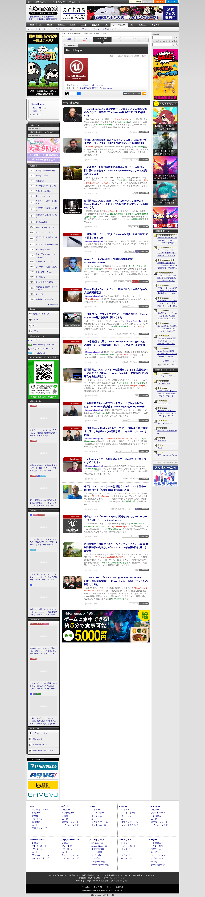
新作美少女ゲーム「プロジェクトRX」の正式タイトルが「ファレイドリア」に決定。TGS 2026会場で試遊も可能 (167, 316)
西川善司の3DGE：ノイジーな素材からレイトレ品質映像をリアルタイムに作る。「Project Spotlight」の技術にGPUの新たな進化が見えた (116, 373)
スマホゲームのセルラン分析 (46, 209)
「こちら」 (116, 878)
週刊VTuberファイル (44, 196)
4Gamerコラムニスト (44, 262)
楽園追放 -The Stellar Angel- (167, 432)
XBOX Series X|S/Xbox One (43, 345)
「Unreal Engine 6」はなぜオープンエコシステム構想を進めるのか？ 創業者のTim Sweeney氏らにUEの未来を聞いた (115, 112)
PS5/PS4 (61, 25)
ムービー (73, 29)
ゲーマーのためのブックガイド (46, 238)
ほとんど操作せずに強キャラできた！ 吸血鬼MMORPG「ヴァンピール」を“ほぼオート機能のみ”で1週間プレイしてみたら (43, 542)
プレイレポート (98, 812)
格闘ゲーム (156, 849)
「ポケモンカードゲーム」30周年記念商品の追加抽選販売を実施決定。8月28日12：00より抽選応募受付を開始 (167, 265)
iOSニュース (97, 843)
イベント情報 (157, 846)
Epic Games (107, 88)
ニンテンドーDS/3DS (69, 839)
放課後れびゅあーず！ (44, 299)
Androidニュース (99, 846)
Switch (72, 25)
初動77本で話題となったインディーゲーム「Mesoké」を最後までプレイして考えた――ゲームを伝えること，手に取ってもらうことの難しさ (43, 612)
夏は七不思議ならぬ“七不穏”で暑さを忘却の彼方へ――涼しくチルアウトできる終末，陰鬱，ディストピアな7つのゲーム (43, 503)
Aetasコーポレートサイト (43, 750)
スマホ (83, 25)
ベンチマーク (127, 858)
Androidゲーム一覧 (100, 864)
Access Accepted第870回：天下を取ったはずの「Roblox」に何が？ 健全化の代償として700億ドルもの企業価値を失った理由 (167, 354)
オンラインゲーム (40, 809)
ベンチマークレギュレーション (104, 29)
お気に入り (147, 2)
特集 (35, 111)
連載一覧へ (53, 304)
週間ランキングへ (171, 361)
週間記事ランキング (41, 314)
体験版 (35, 816)
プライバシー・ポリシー (103, 887)
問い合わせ (73, 2)
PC (40, 25)
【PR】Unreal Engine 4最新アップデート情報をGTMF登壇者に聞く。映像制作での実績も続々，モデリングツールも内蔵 (116, 431)
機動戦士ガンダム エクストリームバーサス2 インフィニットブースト (166, 413)
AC (132, 25)
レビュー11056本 (36, 19)
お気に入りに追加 (133, 93)
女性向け (95, 25)
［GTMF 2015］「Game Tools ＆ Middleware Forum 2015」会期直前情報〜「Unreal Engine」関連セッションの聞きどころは (116, 581)
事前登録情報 (97, 849)
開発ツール (97, 88)
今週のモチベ (41, 181)
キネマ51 (39, 294)
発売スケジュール (70, 822)
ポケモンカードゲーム (166, 376)
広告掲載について (40, 745)
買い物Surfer (41, 277)
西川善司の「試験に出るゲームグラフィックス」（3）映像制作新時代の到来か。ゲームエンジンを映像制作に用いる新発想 (116, 547)
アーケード (154, 839)
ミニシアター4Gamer (44, 272)
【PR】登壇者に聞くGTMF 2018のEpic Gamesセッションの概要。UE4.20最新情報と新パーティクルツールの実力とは (115, 345)
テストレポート (45, 29)
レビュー (31, 29)
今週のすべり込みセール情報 (46, 216)
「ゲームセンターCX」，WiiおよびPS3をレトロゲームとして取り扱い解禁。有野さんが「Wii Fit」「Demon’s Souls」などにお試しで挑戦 (167, 253)
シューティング (158, 855)
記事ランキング (39, 828)
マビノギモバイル (164, 423)
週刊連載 (36, 822)
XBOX (49, 25)
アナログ (142, 25)
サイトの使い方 (58, 2)
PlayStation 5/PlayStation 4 (43, 349)
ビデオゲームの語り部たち (46, 267)
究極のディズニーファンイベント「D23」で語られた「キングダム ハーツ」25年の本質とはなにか (43, 721)
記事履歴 (159, 2)
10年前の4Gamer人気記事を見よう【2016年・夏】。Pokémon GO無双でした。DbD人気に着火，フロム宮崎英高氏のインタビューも (43, 468)
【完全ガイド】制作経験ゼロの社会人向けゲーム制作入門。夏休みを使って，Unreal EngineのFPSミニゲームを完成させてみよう (115, 170)
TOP (32, 25)
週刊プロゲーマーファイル (46, 186)
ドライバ (84, 29)
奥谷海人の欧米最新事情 (45, 170)
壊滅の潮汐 (161, 440)
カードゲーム (157, 852)
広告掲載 (119, 887)
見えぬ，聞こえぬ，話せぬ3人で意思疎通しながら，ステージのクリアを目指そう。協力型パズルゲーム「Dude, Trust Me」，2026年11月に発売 (167, 329)
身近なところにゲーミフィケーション (46, 288)
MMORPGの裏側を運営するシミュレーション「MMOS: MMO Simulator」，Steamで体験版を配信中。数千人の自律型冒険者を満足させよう (167, 341)
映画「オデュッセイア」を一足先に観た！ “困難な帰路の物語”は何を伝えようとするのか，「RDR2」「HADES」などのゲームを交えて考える (43, 433)
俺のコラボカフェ (43, 250)
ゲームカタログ (158, 864)
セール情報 (96, 852)
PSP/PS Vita (154, 806)
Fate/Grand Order (163, 383)
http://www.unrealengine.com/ (91, 85)
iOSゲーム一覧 (98, 861)
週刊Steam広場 (41, 222)
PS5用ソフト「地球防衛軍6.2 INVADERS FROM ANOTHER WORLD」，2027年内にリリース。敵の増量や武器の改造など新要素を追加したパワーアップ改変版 (167, 278)
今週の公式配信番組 (44, 191)
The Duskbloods (163, 403)
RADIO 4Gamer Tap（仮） (46, 227)
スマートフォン (96, 839)
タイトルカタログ (70, 825)
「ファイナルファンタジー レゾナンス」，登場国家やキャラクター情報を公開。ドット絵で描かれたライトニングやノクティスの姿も (167, 303)
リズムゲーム (157, 858)
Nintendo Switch (39, 353)
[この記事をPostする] (67, 93)
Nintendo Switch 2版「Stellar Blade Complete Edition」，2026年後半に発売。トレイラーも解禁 (167, 240)
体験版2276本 (51, 19)
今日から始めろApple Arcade (47, 244)
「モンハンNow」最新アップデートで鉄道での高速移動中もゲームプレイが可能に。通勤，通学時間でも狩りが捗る (167, 291)
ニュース (37, 108)
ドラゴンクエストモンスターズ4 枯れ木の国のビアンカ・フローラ (167, 393)
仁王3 (159, 448)
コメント (73, 93)
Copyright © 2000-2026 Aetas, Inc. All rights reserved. (102, 890)
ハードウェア (119, 25)
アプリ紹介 (96, 855)
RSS (29, 2)
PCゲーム (36, 340)
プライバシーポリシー (42, 733)
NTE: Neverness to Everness (167, 456)
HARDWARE (85, 88)
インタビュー (60, 29)
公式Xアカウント (41, 2)
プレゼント (37, 320)
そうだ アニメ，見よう (45, 232)
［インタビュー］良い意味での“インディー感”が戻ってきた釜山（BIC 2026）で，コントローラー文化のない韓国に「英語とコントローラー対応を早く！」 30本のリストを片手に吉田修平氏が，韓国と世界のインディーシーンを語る (43, 686)
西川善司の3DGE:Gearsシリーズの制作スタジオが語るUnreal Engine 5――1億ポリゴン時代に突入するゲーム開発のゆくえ (116, 204)
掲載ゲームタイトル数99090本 (43, 17)
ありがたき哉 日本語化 (45, 282)
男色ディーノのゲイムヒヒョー (46, 202)
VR (106, 25)
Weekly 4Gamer (42, 176)
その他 (154, 861)
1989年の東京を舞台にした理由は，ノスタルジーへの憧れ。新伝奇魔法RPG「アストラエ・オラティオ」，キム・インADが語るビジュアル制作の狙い (43, 651)
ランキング (172, 2)
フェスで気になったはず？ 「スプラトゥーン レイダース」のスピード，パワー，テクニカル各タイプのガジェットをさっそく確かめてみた (43, 577)
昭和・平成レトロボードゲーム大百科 (46, 255)
